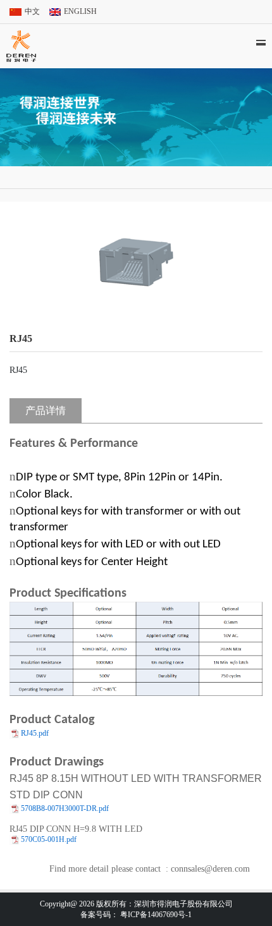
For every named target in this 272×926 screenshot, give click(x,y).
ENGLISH (80, 11)
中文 (32, 11)
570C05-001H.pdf (49, 839)
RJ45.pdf (35, 733)
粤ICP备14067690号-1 (156, 914)
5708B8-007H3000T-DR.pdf (65, 808)
